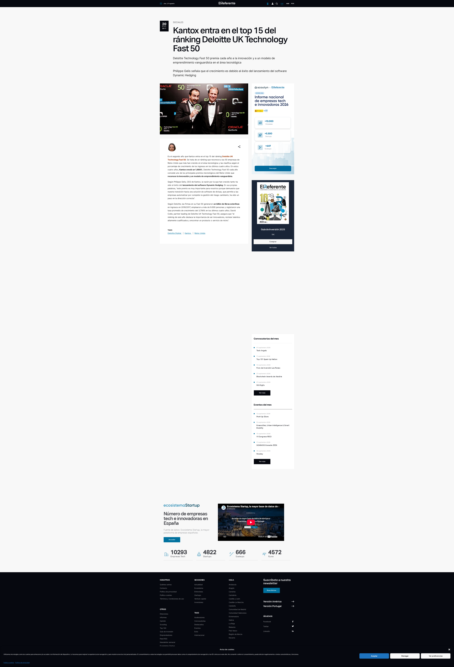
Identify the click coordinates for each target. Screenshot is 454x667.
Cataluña (232, 606)
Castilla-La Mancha (236, 602)
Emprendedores (166, 635)
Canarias (232, 592)
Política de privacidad (22, 662)
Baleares (232, 627)
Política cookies (9, 662)
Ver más (262, 393)
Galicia (231, 620)
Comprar (273, 242)
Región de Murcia (235, 634)
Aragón (231, 588)
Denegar (405, 656)
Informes (163, 617)
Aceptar (374, 656)
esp (282, 3)
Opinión (163, 621)
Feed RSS (163, 639)
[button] (449, 649)
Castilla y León (234, 599)
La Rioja (232, 624)
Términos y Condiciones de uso (172, 599)
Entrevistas (198, 592)
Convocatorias (199, 621)
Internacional (199, 635)
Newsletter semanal (167, 642)
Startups (197, 595)
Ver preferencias (436, 656)
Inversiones (198, 602)
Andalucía (232, 585)
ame (287, 3)
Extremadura (234, 616)
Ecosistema (198, 588)
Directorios (164, 614)
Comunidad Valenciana (237, 613)
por (292, 3)
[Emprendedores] (272, 4)
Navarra (232, 638)
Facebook (267, 622)
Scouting (163, 625)
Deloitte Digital (175, 233)
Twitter (266, 626)
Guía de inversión (166, 632)
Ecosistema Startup (167, 646)
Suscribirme (271, 590)
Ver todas (273, 247)
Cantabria (232, 595)
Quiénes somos (166, 585)
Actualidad (198, 585)
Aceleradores (199, 617)
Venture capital (200, 599)
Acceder (172, 540)
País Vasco (233, 631)
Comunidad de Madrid (237, 609)
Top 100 (163, 628)
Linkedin (266, 631)
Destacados (199, 625)
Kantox (188, 233)
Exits (196, 632)
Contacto (163, 588)
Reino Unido (199, 233)
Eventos (197, 628)
